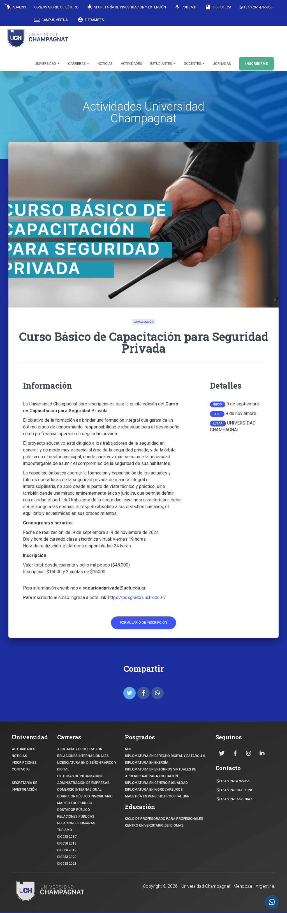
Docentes (193, 64)
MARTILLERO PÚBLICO (74, 803)
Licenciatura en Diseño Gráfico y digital (86, 766)
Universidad (46, 64)
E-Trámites (91, 19)
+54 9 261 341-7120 (236, 790)
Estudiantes (161, 64)
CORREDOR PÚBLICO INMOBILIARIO (85, 796)
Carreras (77, 64)
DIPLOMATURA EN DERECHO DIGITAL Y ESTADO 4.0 (165, 756)
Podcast (185, 7)
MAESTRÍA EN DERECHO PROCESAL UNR (157, 796)
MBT (128, 749)
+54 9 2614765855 (258, 7)
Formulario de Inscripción (143, 623)
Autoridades (23, 749)
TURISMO (64, 830)
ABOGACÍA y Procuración (79, 749)
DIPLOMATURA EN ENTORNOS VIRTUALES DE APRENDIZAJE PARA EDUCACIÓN (160, 772)
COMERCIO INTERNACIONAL (79, 790)
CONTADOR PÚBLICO (73, 810)
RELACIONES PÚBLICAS (75, 816)
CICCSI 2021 (67, 864)
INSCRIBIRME (256, 64)
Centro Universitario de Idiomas (154, 825)
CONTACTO (21, 769)
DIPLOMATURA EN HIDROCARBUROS (154, 790)
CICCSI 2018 (67, 843)
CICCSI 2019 (67, 850)
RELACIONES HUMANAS (76, 823)
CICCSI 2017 (67, 837)
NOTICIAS (19, 756)
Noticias (105, 64)
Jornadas (222, 64)
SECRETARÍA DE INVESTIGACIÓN (24, 786)
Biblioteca (218, 7)
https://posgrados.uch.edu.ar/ (137, 597)
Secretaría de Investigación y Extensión (126, 7)
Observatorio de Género (56, 7)
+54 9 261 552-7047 (236, 799)
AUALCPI (18, 7)
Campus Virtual (51, 19)
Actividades (131, 64)
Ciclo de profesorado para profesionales (164, 819)
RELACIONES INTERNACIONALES (83, 756)
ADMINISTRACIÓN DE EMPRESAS (83, 783)
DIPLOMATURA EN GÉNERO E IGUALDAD (156, 783)
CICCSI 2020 (67, 857)
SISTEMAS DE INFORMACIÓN (80, 776)
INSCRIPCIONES (24, 763)
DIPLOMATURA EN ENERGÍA (146, 763)
